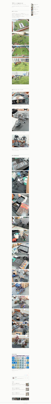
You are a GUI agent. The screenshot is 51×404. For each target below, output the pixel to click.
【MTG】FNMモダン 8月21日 (36, 4)
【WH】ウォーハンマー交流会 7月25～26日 (15, 383)
